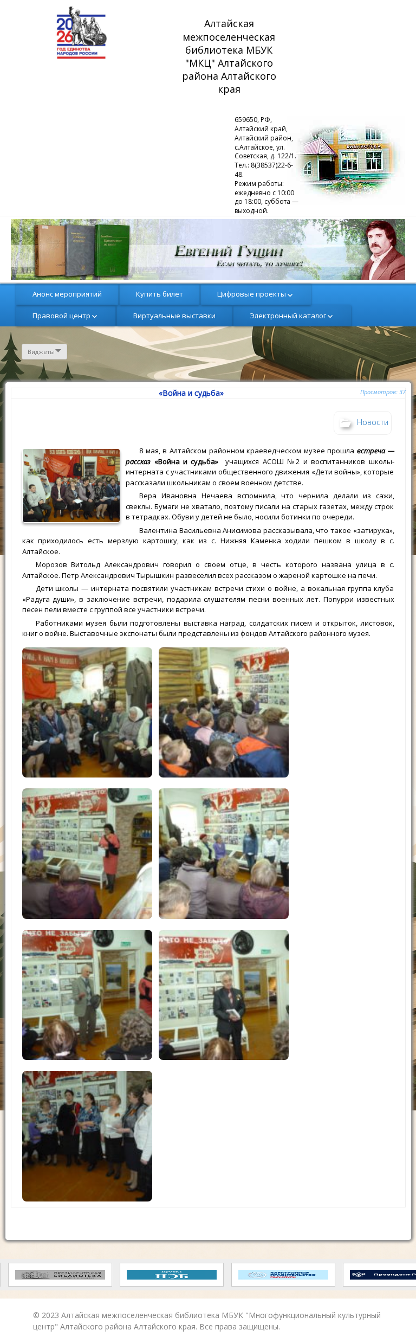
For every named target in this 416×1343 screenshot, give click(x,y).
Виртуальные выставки (174, 315)
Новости (372, 422)
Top (390, 1317)
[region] (208, 249)
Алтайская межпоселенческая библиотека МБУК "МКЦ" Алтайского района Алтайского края (230, 56)
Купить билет (159, 294)
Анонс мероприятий (67, 294)
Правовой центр (61, 315)
